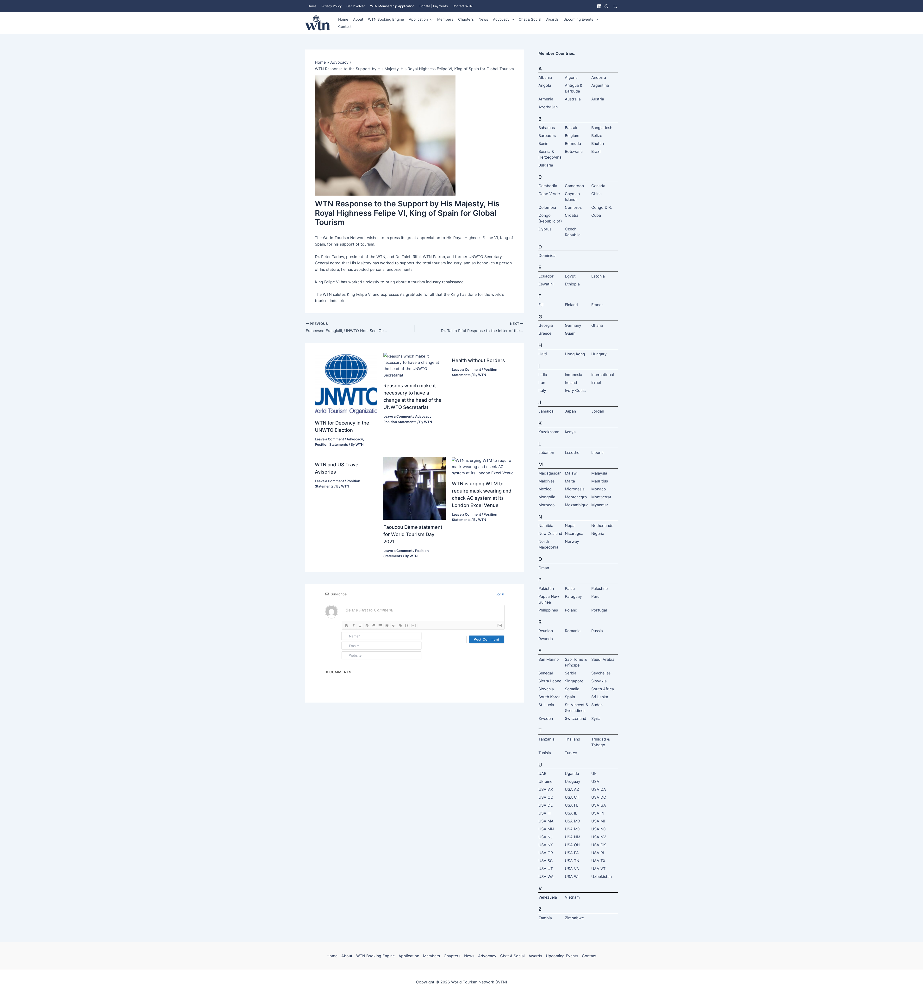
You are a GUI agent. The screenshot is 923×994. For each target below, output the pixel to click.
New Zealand (550, 533)
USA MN (546, 829)
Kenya (570, 431)
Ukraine (545, 781)
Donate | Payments (433, 6)
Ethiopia (572, 284)
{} (406, 625)
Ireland (571, 382)
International (602, 374)
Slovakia (599, 681)
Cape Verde (549, 193)
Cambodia (547, 185)
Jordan (597, 411)
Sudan (597, 704)
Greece (544, 333)
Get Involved (355, 6)
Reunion (545, 630)
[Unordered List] (380, 626)
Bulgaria (545, 165)
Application (418, 19)
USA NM (572, 836)
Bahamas (546, 127)
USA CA (598, 789)
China (596, 193)
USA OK (598, 844)
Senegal (545, 673)
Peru (595, 596)
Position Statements (331, 444)
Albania (545, 77)
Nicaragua (574, 533)
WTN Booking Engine (386, 19)
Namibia (545, 525)
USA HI (544, 813)
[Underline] (360, 626)
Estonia (598, 276)
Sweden (545, 718)
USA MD (572, 821)
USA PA (572, 852)
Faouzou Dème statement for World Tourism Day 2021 (412, 534)
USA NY (545, 844)
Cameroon (574, 185)
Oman (543, 567)
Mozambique (576, 504)
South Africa (602, 688)
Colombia (547, 207)
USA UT (545, 868)
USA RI (597, 852)
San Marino (548, 659)
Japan (570, 411)
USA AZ (572, 789)
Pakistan (546, 588)
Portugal (599, 610)
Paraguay (573, 596)
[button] (615, 6)
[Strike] (366, 626)
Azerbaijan (548, 107)
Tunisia (544, 752)
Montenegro (576, 496)
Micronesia (575, 489)
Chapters (466, 19)
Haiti (542, 354)
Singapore (574, 681)
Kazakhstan (548, 431)
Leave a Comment (329, 439)
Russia (597, 630)
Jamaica (546, 411)
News (483, 19)
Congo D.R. (601, 207)
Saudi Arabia (602, 659)
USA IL (571, 813)
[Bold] (346, 626)
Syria (595, 718)
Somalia (572, 688)
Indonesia (573, 374)
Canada (598, 185)
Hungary (599, 354)
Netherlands (602, 525)
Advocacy (501, 19)
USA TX (598, 860)
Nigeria (597, 533)
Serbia (570, 673)
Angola (544, 85)
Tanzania (546, 739)
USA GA (598, 805)
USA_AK (545, 789)
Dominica (546, 255)
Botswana (574, 151)
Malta (570, 481)
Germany (573, 325)
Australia (573, 99)
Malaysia (599, 473)
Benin (543, 143)
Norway (572, 541)
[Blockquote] (387, 626)
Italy (542, 390)
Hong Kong (575, 354)
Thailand (572, 739)
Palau (570, 588)
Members (445, 19)
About (358, 19)
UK (594, 773)
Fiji (540, 304)
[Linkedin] (599, 6)
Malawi (571, 473)
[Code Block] (393, 626)
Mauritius (599, 481)
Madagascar (549, 473)
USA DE (545, 805)
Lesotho (572, 452)
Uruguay (572, 781)
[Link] (400, 626)
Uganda (572, 773)
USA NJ (545, 836)
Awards (552, 19)
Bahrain (571, 127)
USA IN (597, 813)
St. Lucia (546, 704)
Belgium (572, 135)
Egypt (570, 276)
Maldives (546, 481)
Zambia (545, 917)
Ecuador (546, 276)
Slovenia (546, 688)
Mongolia (546, 496)
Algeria (571, 77)
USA (595, 781)
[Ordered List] (373, 626)
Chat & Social (530, 19)
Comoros (573, 207)
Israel (596, 382)
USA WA (546, 876)
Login (499, 594)
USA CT (572, 797)
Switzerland (575, 718)
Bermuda (573, 143)
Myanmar (599, 504)
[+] (413, 625)
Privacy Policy (331, 6)
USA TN (572, 860)
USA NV (598, 836)
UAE (542, 773)
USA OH (572, 844)
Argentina (600, 85)
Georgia (545, 325)
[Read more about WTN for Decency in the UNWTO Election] (346, 383)
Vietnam (572, 897)
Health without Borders (478, 360)
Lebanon (546, 452)
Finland (571, 304)
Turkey (571, 752)
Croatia (571, 215)
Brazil (596, 151)
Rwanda (545, 638)
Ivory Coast (575, 390)
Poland (571, 610)
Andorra (598, 77)
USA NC (598, 829)
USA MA (546, 821)
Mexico (545, 489)
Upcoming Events (578, 19)
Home (312, 6)
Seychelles (601, 673)
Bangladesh (601, 127)
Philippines (548, 610)
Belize (596, 135)
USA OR (545, 852)
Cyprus (544, 229)
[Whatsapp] (606, 6)
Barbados (547, 135)
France (597, 304)
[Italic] (353, 626)
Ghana (597, 325)
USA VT (598, 868)
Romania (572, 630)
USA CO (545, 797)
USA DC (598, 797)
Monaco (598, 489)
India (542, 374)
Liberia (597, 452)
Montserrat (601, 496)
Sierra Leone (549, 681)
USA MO (572, 829)
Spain (570, 696)
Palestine (599, 588)
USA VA (572, 868)
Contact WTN (463, 6)
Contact (344, 26)
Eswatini (546, 284)
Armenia (545, 99)
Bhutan (597, 143)
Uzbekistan (601, 876)
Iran (541, 382)
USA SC (545, 860)
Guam (570, 333)
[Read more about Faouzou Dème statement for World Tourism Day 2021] (414, 488)
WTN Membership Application (392, 6)
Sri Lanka (599, 696)
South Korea (549, 696)
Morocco (546, 504)
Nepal (570, 525)
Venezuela (547, 897)
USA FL (571, 805)
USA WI (572, 876)
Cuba (596, 215)
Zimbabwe (574, 917)
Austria (597, 99)
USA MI (598, 821)
